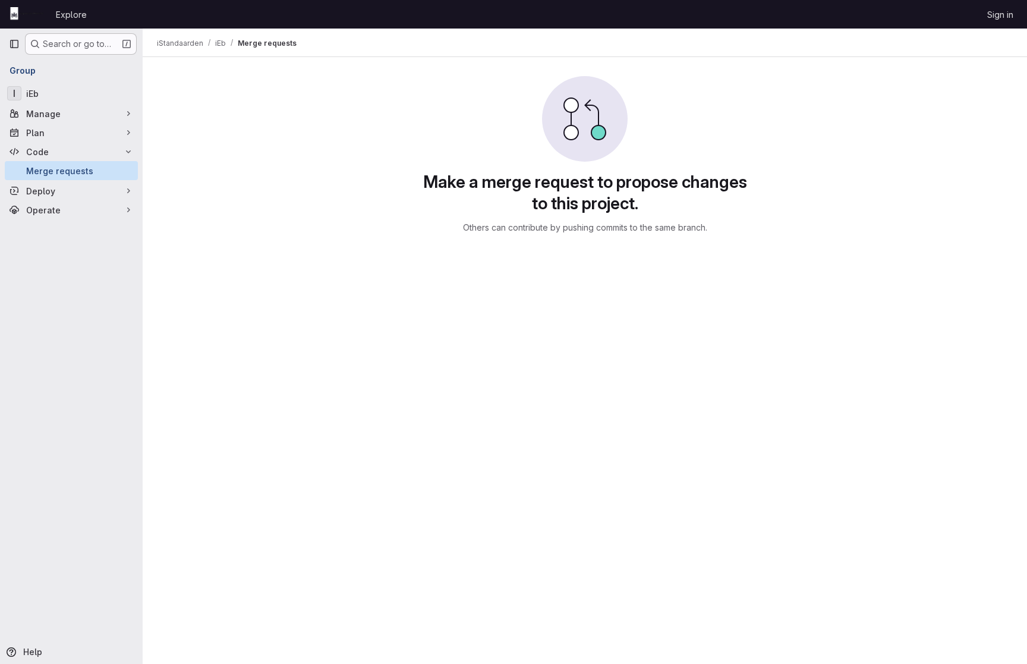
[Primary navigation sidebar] (14, 44)
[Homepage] (26, 14)
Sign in (1000, 15)
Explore (71, 15)
